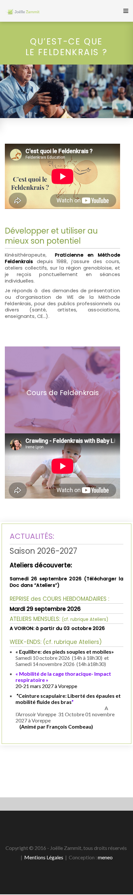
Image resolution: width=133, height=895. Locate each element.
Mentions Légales (43, 857)
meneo (105, 857)
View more (62, 390)
